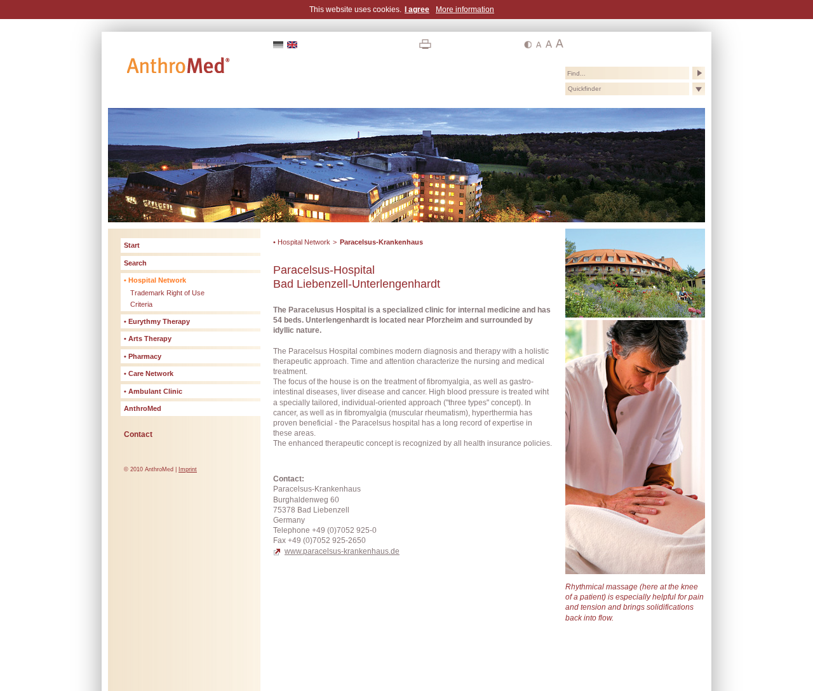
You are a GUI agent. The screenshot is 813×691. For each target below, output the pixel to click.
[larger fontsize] (548, 44)
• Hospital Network (301, 242)
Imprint (187, 469)
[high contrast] (527, 44)
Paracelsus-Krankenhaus (381, 242)
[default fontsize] (538, 44)
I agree (417, 9)
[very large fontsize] (559, 44)
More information (465, 9)
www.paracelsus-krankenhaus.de (342, 551)
